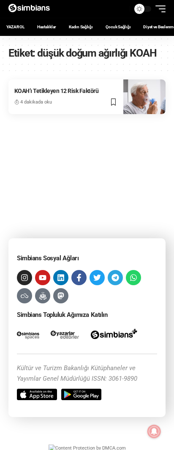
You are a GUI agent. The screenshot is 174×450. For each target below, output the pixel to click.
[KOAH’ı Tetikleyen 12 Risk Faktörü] (144, 96)
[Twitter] (97, 277)
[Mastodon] (60, 295)
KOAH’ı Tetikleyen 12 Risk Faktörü (56, 90)
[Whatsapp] (133, 277)
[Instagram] (24, 277)
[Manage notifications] (154, 431)
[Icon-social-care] (42, 295)
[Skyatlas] (24, 295)
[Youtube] (42, 277)
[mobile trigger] (158, 8)
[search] (121, 9)
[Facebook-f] (79, 277)
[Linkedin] (60, 277)
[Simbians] (31, 9)
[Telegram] (115, 277)
